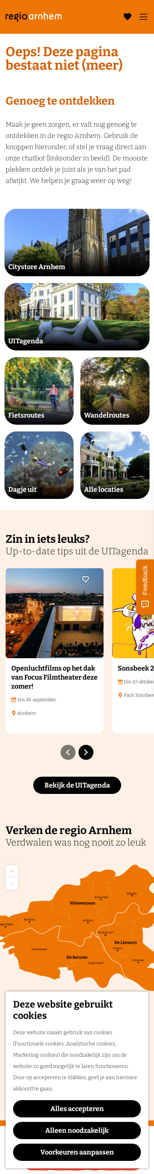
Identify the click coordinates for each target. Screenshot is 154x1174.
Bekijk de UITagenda (77, 785)
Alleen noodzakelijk (77, 1130)
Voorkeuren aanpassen (77, 1152)
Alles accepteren (77, 1109)
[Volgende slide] (85, 752)
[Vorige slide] (68, 752)
